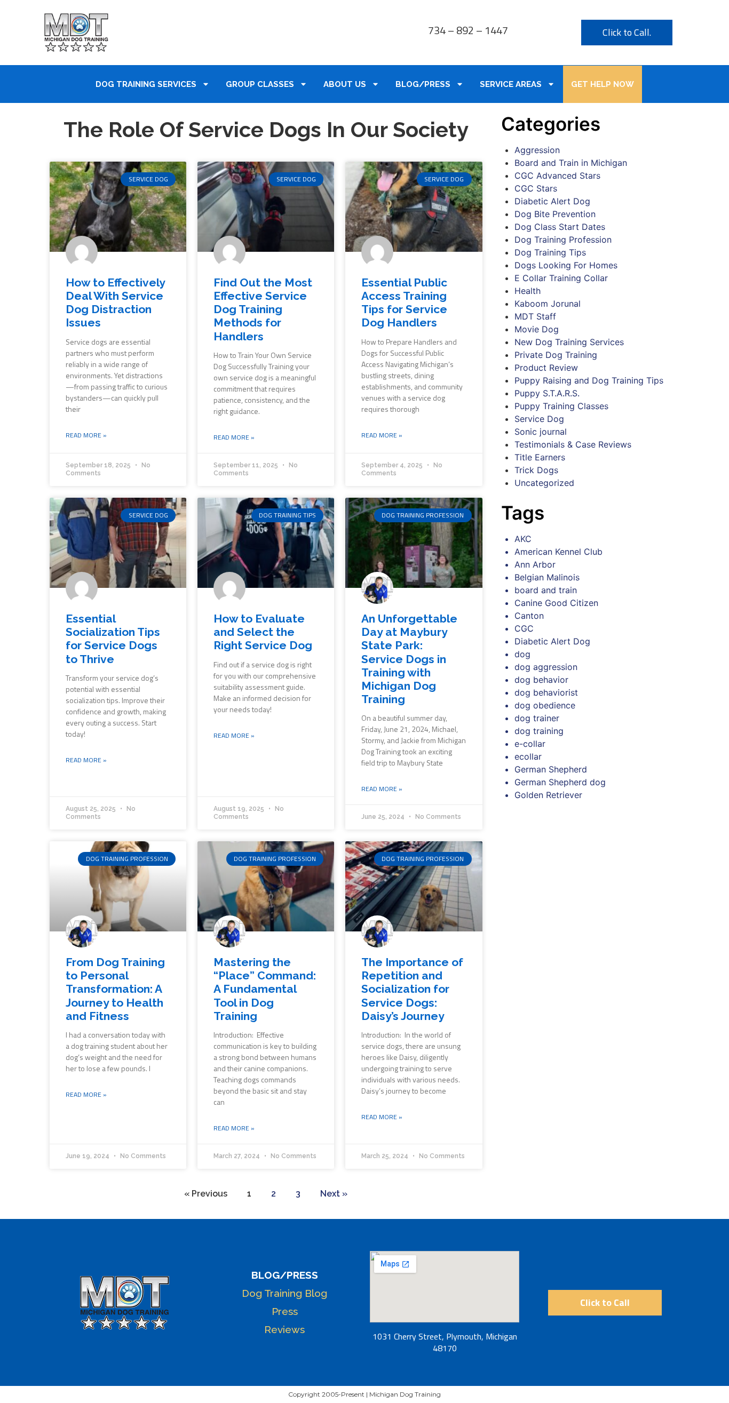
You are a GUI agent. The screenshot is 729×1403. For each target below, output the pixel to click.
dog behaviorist (546, 692)
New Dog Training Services (569, 342)
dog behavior (541, 679)
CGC (524, 628)
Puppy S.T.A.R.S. (547, 393)
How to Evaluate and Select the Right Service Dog (262, 632)
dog (522, 654)
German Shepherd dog (560, 782)
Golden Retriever (548, 795)
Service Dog (539, 418)
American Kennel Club (558, 551)
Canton (529, 615)
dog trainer (536, 718)
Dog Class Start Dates (559, 226)
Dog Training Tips (550, 252)
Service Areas (511, 84)
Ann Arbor (535, 564)
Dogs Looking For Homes (565, 265)
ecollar (528, 756)
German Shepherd (550, 769)
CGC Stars (535, 188)
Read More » (86, 435)
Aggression (537, 150)
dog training (539, 731)
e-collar (529, 743)
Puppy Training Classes (561, 406)
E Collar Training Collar (561, 278)
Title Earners (539, 457)
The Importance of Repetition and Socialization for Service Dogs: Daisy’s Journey (412, 989)
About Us (344, 84)
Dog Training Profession (563, 239)
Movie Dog (536, 329)
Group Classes (260, 84)
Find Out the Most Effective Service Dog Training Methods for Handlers (262, 309)
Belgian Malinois (547, 577)
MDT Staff (535, 316)
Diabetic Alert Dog (552, 201)
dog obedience (544, 705)
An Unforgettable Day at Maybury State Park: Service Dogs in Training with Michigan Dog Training (409, 659)
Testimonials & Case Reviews (572, 444)
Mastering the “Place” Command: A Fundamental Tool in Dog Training (264, 989)
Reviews (284, 1329)
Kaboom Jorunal (547, 303)
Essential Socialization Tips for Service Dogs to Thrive (113, 639)
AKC (523, 538)
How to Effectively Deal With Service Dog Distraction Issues (115, 303)
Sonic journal (540, 431)
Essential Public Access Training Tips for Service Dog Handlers (404, 303)
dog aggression (545, 666)
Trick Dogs (536, 470)
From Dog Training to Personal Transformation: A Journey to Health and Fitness (115, 989)
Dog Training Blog (284, 1293)
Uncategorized (544, 482)
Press (285, 1311)
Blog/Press (422, 84)
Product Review (546, 367)
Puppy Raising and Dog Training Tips (588, 380)
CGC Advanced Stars (557, 175)
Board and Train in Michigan (570, 162)
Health (527, 290)
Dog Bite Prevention (555, 214)
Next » (333, 1194)
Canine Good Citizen (556, 602)
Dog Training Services (146, 84)
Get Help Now (602, 84)
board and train (545, 590)
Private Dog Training (555, 354)
